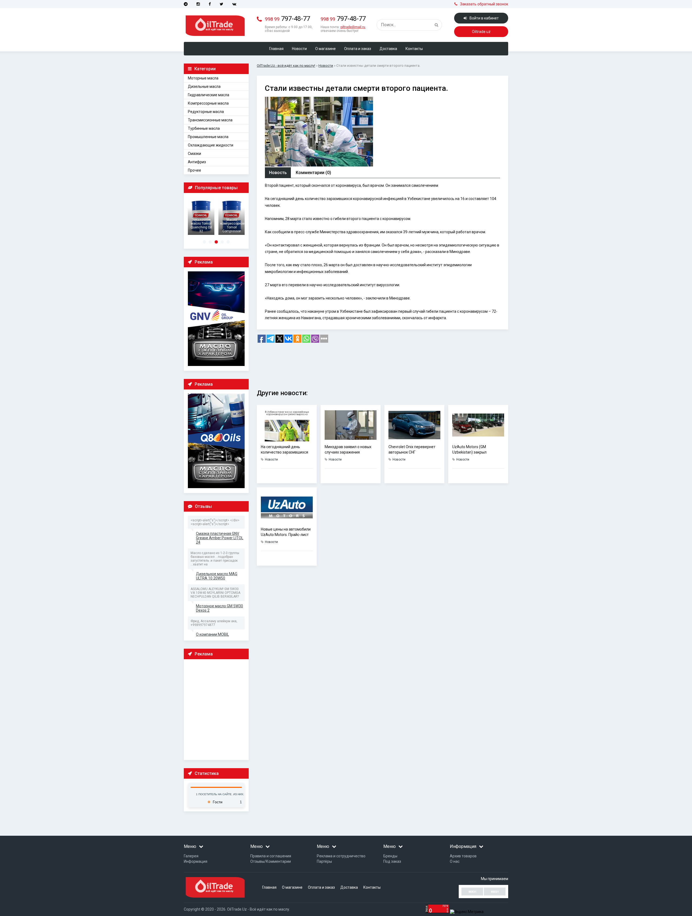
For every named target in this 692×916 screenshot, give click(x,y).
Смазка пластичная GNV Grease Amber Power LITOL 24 (219, 537)
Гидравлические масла (208, 95)
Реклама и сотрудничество (341, 856)
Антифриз (197, 162)
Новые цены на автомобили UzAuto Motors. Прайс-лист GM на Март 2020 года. (286, 532)
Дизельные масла (204, 86)
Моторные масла (203, 78)
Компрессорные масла (208, 103)
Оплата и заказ (357, 48)
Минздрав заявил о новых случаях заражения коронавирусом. (348, 450)
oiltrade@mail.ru (352, 27)
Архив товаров (463, 856)
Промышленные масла (208, 137)
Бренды (390, 856)
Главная (276, 48)
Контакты (414, 48)
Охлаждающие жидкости (210, 145)
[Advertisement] (217, 709)
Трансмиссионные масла (210, 120)
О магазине (325, 48)
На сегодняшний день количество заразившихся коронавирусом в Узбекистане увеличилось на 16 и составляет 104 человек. (284, 450)
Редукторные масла (206, 111)
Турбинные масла (204, 128)
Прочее (194, 170)
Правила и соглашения (270, 856)
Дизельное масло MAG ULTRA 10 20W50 (216, 576)
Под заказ (392, 861)
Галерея (191, 856)
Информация (195, 861)
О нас (455, 861)
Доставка (388, 48)
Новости (299, 48)
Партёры (324, 861)
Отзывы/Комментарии (270, 861)
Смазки (194, 153)
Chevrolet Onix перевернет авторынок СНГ (411, 449)
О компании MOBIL (212, 634)
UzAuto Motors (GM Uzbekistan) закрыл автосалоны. (469, 450)
